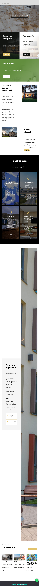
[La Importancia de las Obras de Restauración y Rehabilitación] (32, 557)
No (17, 584)
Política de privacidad (23, 584)
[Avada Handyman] (5, 0)
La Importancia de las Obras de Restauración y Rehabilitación (32, 563)
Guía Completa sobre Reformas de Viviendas (19, 562)
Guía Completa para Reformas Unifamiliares (7, 562)
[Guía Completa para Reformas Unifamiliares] (7, 557)
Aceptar (14, 584)
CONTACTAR (20, 23)
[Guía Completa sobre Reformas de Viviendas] (19, 557)
